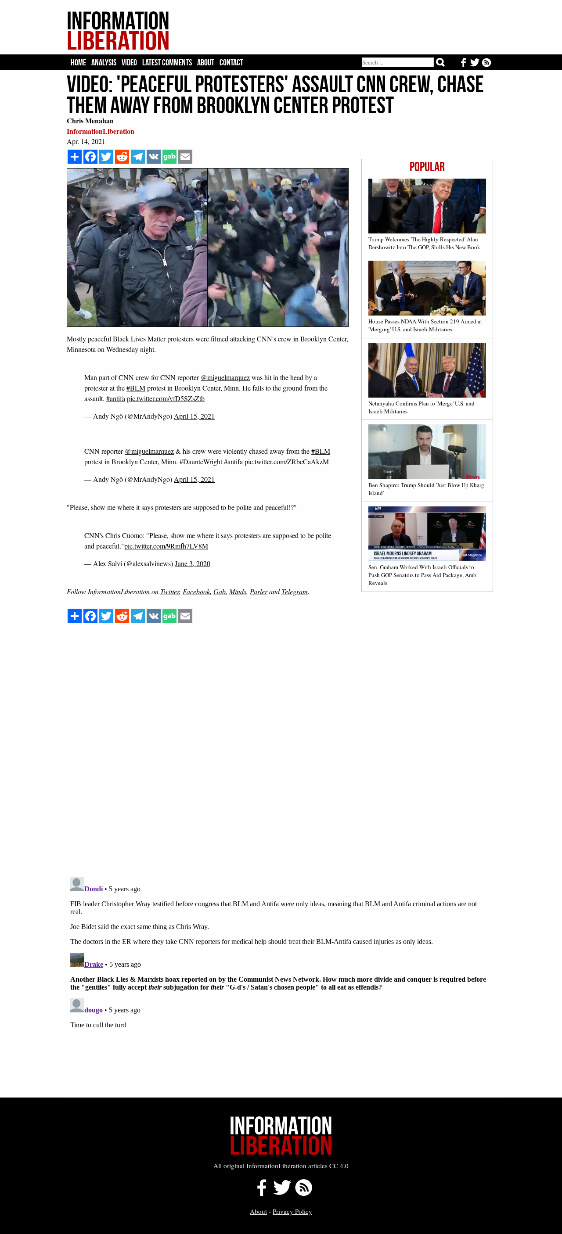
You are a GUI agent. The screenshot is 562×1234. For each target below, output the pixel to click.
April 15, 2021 (194, 415)
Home (78, 62)
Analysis (103, 62)
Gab (219, 591)
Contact (231, 62)
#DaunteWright (201, 461)
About (205, 62)
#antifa (115, 398)
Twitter (169, 591)
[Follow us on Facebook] (259, 1193)
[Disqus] (280, 758)
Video (129, 62)
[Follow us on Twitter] (282, 1193)
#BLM (135, 387)
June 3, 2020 (192, 563)
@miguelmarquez (225, 377)
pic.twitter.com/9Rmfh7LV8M (166, 545)
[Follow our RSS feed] (304, 1193)
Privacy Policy (292, 1211)
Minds (237, 591)
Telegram (294, 591)
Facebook (196, 591)
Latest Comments (167, 62)
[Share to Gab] (169, 157)
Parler (258, 591)
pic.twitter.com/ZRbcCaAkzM (287, 461)
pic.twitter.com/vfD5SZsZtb (166, 398)
